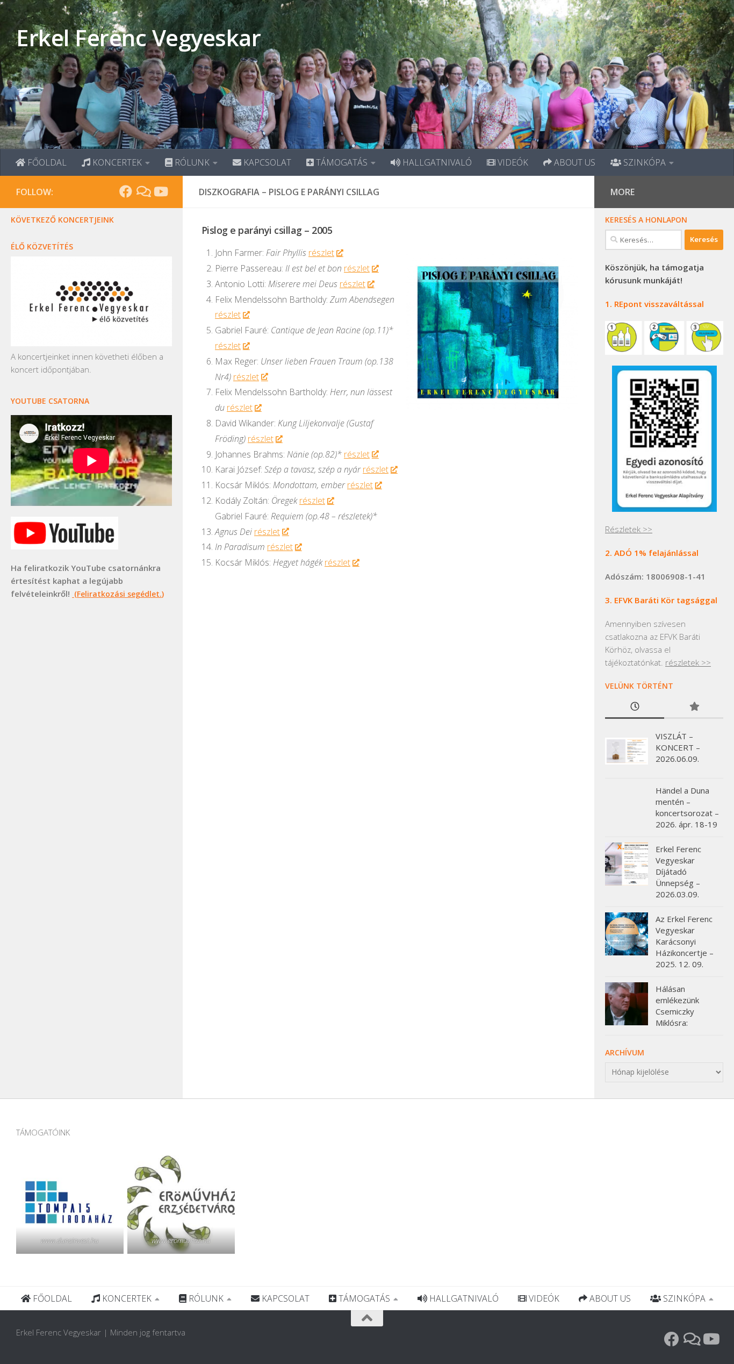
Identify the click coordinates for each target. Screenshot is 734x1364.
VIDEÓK (511, 162)
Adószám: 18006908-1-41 (655, 576)
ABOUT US (573, 162)
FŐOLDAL (46, 162)
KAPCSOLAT (266, 162)
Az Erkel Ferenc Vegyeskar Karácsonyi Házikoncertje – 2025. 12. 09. (685, 941)
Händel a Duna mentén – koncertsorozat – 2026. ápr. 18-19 (687, 807)
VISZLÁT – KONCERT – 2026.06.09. (678, 747)
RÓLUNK (191, 162)
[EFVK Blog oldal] (142, 191)
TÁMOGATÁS (341, 162)
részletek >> (688, 662)
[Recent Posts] (634, 707)
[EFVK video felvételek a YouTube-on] (160, 191)
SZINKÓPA (643, 162)
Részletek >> (628, 529)
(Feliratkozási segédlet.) (118, 594)
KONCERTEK (116, 162)
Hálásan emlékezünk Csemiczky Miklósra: (677, 1005)
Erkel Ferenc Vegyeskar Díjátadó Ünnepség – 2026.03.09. (678, 871)
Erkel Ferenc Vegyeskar (138, 37)
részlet (321, 253)
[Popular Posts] (693, 707)
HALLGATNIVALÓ (436, 162)
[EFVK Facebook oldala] (125, 191)
